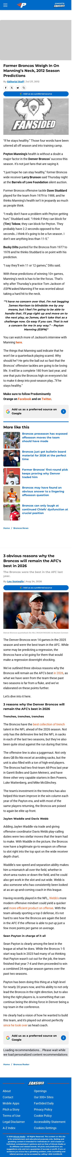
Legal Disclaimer (14, 1122)
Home (6, 528)
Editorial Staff (15, 81)
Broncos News (20, 528)
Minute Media (19, 1137)
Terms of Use (11, 1115)
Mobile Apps (11, 1103)
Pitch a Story (11, 1109)
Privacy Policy (43, 1109)
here (19, 342)
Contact (8, 1097)
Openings (40, 1091)
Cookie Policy (43, 1115)
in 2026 (58, 673)
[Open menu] (5, 5)
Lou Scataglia (15, 581)
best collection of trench (49, 724)
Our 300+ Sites (43, 1097)
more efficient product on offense (31, 908)
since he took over (15, 1025)
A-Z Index (9, 1128)
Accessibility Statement (49, 1122)
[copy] (23, 87)
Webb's (54, 898)
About (7, 1091)
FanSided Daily (44, 1103)
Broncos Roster (21, 1064)
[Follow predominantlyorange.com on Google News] (63, 411)
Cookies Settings (45, 1128)
